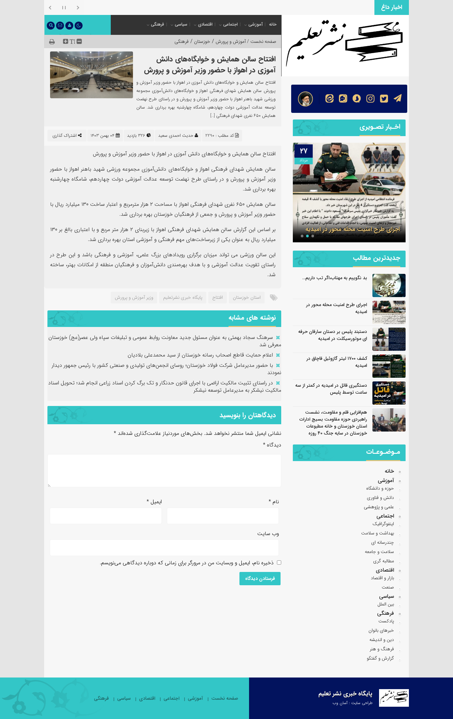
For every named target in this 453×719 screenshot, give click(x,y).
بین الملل (385, 604)
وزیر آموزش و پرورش (134, 297)
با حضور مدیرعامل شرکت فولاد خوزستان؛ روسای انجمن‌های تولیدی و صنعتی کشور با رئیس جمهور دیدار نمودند (166, 369)
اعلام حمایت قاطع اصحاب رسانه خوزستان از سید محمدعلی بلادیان (200, 355)
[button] (312, 236)
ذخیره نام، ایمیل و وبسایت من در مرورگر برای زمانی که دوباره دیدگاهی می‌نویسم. (187, 563)
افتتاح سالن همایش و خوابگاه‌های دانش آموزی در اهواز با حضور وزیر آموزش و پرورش (210, 64)
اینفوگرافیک (383, 523)
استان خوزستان (247, 297)
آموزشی (255, 24)
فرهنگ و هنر (382, 649)
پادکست (386, 621)
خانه (273, 24)
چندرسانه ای (382, 542)
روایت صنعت (360, 6)
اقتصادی (205, 24)
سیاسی (181, 24)
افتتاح (217, 297)
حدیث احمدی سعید (175, 135)
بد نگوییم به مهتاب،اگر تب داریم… (334, 277)
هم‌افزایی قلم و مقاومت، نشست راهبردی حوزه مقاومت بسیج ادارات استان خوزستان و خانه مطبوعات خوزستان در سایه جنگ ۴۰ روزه (333, 423)
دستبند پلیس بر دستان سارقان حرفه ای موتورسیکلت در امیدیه (332, 335)
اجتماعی (230, 24)
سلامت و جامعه (379, 551)
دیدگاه (272, 445)
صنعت (388, 587)
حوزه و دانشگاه (380, 488)
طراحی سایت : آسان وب (352, 703)
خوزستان (202, 41)
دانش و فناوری (380, 497)
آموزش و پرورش (231, 41)
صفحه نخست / (261, 41)
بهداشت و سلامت (377, 533)
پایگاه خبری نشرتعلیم (182, 297)
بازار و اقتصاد (382, 578)
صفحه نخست (224, 698)
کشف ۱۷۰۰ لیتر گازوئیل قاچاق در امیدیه (336, 362)
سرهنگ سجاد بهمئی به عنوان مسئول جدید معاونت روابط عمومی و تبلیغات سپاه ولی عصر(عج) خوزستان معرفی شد (164, 341)
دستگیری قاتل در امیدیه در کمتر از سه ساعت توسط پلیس (331, 389)
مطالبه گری (383, 561)
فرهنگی (157, 24)
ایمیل (154, 502)
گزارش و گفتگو (380, 658)
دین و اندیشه (381, 639)
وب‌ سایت (268, 533)
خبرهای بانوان (381, 630)
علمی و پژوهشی (379, 507)
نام (274, 502)
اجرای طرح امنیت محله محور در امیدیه (352, 229)
